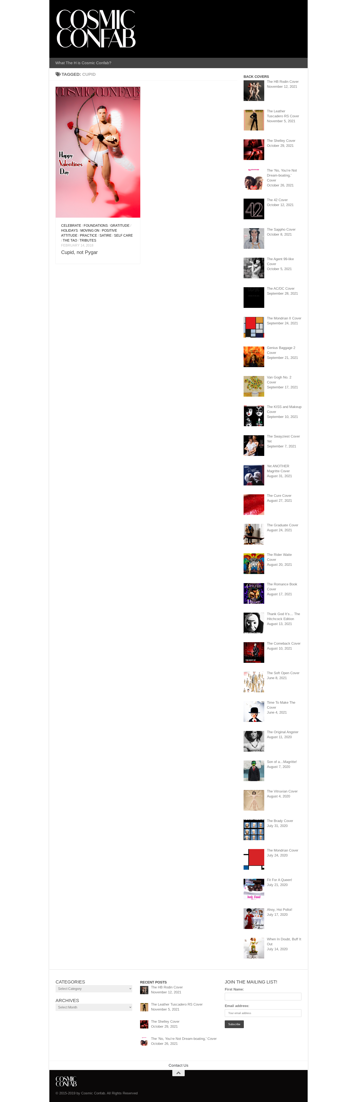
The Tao (70, 240)
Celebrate (71, 225)
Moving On (89, 230)
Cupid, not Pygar (79, 252)
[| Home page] (96, 29)
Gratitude (120, 225)
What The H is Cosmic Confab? (83, 63)
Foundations (96, 225)
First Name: (234, 989)
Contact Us (178, 1065)
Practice (88, 235)
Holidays (69, 230)
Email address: (237, 1006)
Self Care (123, 235)
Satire (106, 235)
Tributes (88, 240)
